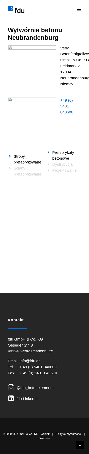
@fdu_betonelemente (35, 388)
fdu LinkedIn (27, 399)
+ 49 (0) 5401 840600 (38, 367)
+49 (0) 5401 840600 (66, 106)
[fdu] (16, 9)
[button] (79, 9)
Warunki (45, 438)
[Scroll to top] (80, 445)
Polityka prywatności (68, 434)
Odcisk (45, 434)
